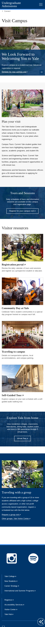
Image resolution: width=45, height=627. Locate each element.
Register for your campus (14, 72)
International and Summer (23, 592)
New (17, 582)
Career (18, 587)
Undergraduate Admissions (11, 4)
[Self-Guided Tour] (22, 378)
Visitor (17, 610)
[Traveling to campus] (22, 335)
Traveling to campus (13, 351)
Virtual (24, 439)
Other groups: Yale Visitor (16, 519)
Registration (14, 264)
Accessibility (21, 606)
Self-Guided (13, 395)
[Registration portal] (22, 247)
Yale (17, 577)
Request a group (11, 515)
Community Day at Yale (15, 308)
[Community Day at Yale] (22, 291)
